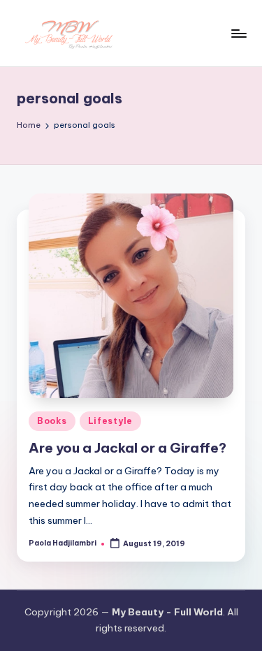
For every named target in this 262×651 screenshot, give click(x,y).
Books (52, 421)
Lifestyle (110, 421)
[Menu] (238, 33)
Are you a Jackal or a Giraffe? (127, 447)
